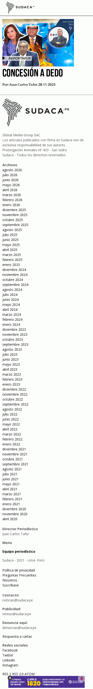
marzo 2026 (11, 195)
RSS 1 (7, 674)
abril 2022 (9, 429)
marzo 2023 (11, 374)
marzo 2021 (11, 494)
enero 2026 (11, 205)
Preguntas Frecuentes (19, 575)
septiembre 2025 (15, 224)
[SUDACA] (20, 8)
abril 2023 (9, 369)
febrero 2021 (12, 499)
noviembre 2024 (14, 274)
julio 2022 (9, 414)
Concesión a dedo (32, 73)
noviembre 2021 (14, 454)
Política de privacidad (18, 570)
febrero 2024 (12, 319)
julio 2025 (9, 234)
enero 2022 (11, 444)
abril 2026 (9, 190)
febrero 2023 (12, 379)
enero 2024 (11, 324)
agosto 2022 (12, 409)
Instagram (10, 665)
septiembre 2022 (15, 404)
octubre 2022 (12, 399)
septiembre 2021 (15, 464)
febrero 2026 (12, 200)
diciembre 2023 (14, 329)
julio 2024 (9, 294)
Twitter (7, 655)
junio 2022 (10, 419)
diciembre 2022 (14, 389)
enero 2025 (11, 264)
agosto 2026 (12, 170)
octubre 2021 (12, 459)
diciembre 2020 (14, 509)
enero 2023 (11, 384)
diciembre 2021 (14, 449)
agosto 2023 (12, 349)
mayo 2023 (11, 364)
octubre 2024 (12, 279)
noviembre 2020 (14, 514)
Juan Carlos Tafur (23, 85)
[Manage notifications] (82, 678)
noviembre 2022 (14, 394)
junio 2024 (10, 299)
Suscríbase (10, 585)
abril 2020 (9, 519)
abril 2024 (9, 309)
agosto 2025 (12, 229)
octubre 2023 (12, 339)
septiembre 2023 (15, 344)
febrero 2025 (12, 259)
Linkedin (8, 660)
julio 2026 (9, 175)
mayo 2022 (11, 424)
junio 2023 (10, 359)
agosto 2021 (12, 469)
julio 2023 (9, 354)
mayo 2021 (11, 484)
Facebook (10, 650)
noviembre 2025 (14, 214)
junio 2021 (10, 479)
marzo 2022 (11, 434)
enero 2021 (11, 504)
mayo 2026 (11, 185)
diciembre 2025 (14, 210)
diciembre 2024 (14, 269)
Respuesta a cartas (17, 636)
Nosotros (9, 580)
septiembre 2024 (15, 284)
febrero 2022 (12, 439)
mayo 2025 (11, 244)
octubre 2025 (12, 219)
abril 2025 (9, 249)
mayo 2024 (11, 304)
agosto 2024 (12, 289)
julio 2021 (9, 474)
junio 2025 (10, 239)
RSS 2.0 (18, 674)
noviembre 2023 (14, 334)
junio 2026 (10, 180)
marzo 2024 (11, 314)
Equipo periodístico (18, 551)
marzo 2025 (11, 254)
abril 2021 (9, 489)
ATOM (30, 674)
